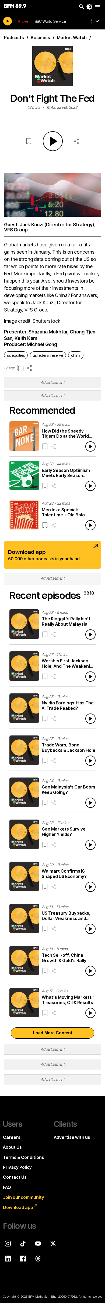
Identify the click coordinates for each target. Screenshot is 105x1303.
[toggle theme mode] (89, 6)
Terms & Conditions (23, 1157)
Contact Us (15, 1177)
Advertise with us (72, 1137)
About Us (12, 1147)
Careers (11, 1137)
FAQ (7, 1187)
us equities (16, 355)
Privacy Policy (17, 1167)
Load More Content (52, 1033)
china (75, 355)
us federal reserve (48, 355)
